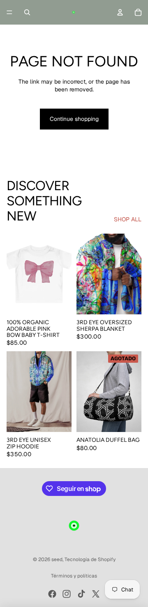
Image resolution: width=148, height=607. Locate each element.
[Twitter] (96, 594)
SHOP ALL (127, 219)
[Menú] (9, 12)
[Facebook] (52, 594)
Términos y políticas (74, 576)
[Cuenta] (120, 12)
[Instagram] (67, 594)
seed (56, 559)
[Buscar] (27, 12)
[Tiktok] (81, 594)
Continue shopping (74, 119)
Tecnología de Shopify (90, 559)
